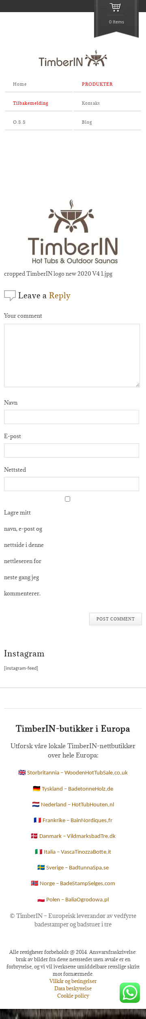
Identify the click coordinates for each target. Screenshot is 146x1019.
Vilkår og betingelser (73, 981)
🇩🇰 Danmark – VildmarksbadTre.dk (73, 836)
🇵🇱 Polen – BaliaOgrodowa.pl (73, 900)
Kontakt (91, 103)
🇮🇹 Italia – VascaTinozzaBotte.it (73, 852)
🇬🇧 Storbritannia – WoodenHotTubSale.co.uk (73, 773)
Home (20, 84)
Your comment (23, 315)
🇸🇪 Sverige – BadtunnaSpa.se (73, 868)
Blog (87, 122)
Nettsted (15, 469)
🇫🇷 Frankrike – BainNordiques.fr (73, 821)
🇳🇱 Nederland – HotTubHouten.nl (73, 805)
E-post (12, 436)
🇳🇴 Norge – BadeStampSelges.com (73, 884)
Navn (10, 402)
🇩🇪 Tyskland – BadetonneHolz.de (73, 789)
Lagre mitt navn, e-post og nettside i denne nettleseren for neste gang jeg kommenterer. (24, 553)
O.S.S (19, 122)
